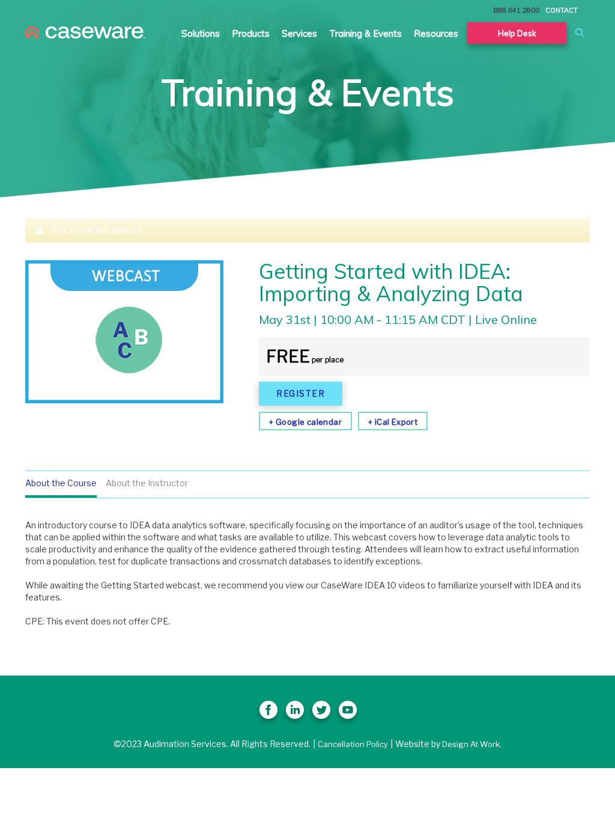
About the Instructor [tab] (147, 483)
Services (299, 33)
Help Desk (517, 33)
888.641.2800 (516, 10)
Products (251, 33)
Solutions (200, 33)
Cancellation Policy (353, 744)
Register (300, 393)
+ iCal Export (392, 422)
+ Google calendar (305, 422)
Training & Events (365, 33)
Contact (561, 10)
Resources (436, 33)
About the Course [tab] (61, 483)
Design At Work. (471, 744)
